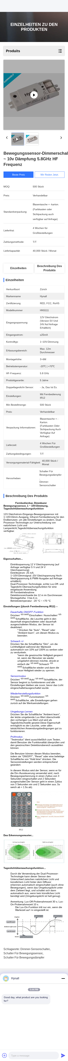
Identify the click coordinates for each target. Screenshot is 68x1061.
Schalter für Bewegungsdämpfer (23, 957)
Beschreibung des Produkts (49, 268)
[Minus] (63, 978)
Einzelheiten (18, 268)
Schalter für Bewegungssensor (23, 953)
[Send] (63, 1055)
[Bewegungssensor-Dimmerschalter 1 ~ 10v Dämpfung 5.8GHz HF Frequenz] (34, 95)
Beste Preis (18, 174)
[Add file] (4, 1055)
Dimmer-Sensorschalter (35, 949)
